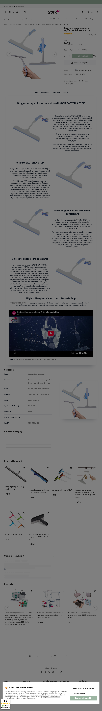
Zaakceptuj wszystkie (83, 698)
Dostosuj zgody (79, 693)
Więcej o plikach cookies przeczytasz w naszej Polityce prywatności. (32, 697)
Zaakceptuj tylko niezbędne (83, 688)
